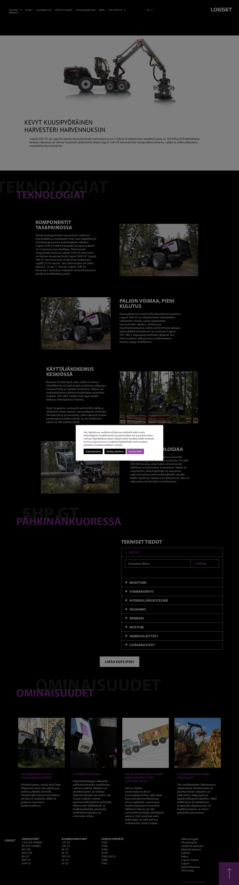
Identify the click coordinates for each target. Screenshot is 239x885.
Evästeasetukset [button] (93, 451)
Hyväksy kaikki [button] (135, 451)
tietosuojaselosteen (97, 441)
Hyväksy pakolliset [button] (115, 451)
